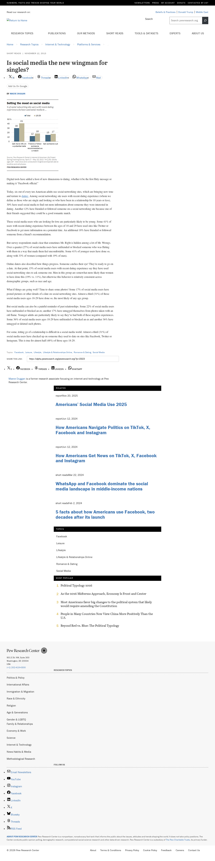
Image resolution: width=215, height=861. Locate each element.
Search (149, 18)
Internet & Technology (19, 744)
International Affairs (18, 684)
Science (11, 737)
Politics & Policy (16, 677)
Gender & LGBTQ (16, 719)
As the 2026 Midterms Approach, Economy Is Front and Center (103, 594)
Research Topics (22, 33)
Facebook (19, 352)
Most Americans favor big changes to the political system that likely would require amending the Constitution (106, 604)
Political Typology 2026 (76, 586)
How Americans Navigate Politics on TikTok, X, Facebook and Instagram (103, 429)
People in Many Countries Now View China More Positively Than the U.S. (107, 616)
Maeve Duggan (17, 93)
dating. (25, 196)
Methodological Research (21, 758)
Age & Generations (17, 712)
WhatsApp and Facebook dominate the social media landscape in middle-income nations (102, 486)
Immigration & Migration (20, 691)
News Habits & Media (19, 751)
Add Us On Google (17, 86)
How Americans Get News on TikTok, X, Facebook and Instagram (106, 458)
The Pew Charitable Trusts (178, 839)
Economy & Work (16, 730)
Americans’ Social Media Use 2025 (91, 404)
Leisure (28, 352)
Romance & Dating (82, 352)
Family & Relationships (20, 723)
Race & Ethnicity (16, 698)
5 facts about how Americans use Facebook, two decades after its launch (105, 514)
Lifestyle (37, 352)
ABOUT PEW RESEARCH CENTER (22, 836)
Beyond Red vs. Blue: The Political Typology (90, 626)
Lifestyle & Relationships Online (57, 352)
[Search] (205, 20)
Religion (11, 705)
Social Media (99, 352)
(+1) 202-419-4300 (16, 667)
